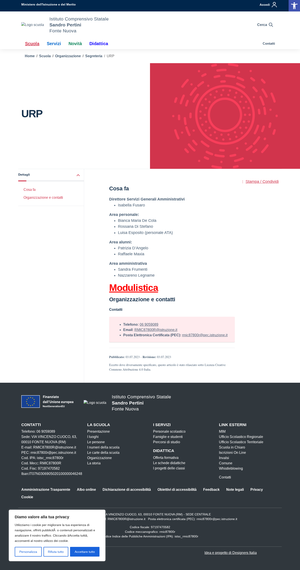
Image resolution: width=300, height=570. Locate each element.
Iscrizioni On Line (232, 452)
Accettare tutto (85, 551)
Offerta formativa (166, 458)
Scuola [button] (32, 43)
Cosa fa (29, 189)
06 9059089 (149, 324)
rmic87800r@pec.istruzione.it (205, 335)
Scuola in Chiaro (232, 447)
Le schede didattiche (169, 463)
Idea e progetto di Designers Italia (230, 553)
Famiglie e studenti (168, 437)
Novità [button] (75, 43)
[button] (294, 5)
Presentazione (98, 431)
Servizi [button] (54, 43)
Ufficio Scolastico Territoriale (241, 442)
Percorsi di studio (166, 442)
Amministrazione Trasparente (45, 489)
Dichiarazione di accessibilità (127, 489)
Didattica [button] (98, 43)
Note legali (235, 489)
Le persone (96, 442)
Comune (225, 463)
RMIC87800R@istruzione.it (155, 330)
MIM (222, 431)
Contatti (269, 43)
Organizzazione (99, 458)
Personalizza (28, 551)
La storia (94, 463)
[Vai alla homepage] (32, 25)
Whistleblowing (231, 468)
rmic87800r (167, 531)
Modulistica (133, 287)
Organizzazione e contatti (43, 197)
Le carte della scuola (103, 452)
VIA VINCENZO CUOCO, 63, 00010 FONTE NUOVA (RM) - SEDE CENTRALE (157, 514)
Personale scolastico (169, 431)
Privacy (256, 489)
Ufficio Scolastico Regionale (241, 437)
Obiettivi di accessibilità (177, 489)
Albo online (86, 489)
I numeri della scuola (103, 447)
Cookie (27, 497)
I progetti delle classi (169, 468)
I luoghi (93, 437)
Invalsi (224, 458)
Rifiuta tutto (56, 551)
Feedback (211, 489)
